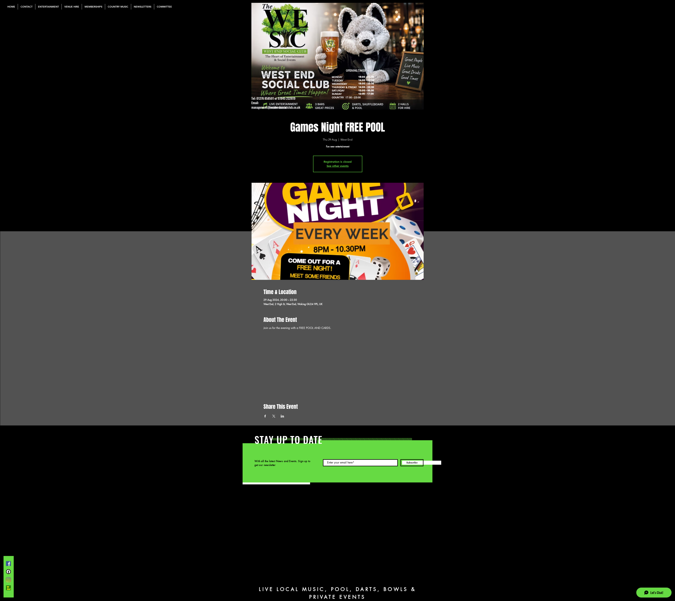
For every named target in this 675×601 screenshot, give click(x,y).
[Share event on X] (273, 416)
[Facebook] (8, 563)
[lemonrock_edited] (8, 587)
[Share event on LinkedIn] (282, 416)
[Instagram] (8, 579)
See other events (338, 166)
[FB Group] (8, 571)
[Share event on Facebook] (265, 416)
